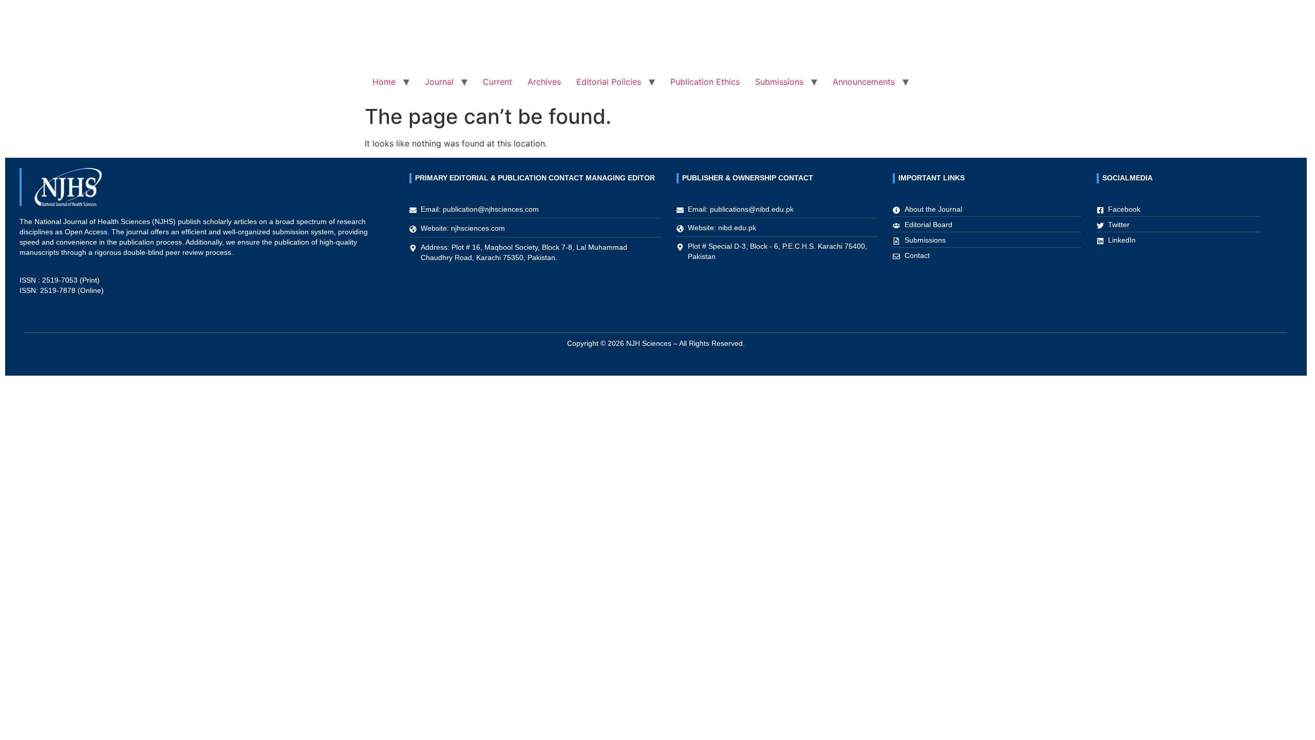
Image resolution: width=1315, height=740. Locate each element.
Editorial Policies (608, 82)
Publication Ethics (705, 82)
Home (384, 82)
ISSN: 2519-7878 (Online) (62, 290)
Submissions (779, 82)
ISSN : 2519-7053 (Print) (60, 280)
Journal (439, 82)
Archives (544, 82)
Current (497, 82)
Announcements (864, 82)
